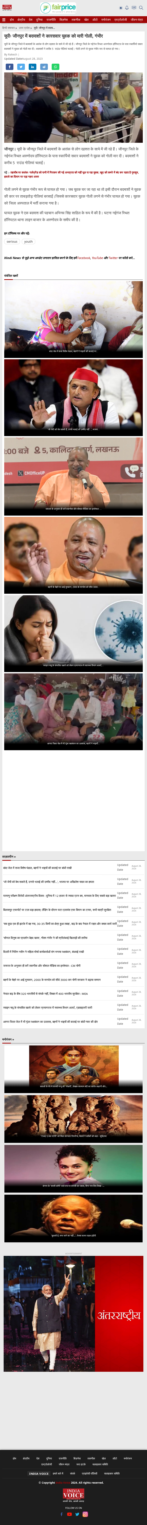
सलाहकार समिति (100, 1464)
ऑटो (94, 20)
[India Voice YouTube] (69, 1516)
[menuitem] (12, 19)
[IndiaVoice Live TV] (134, 8)
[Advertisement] (73, 1408)
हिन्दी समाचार (8, 28)
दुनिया (39, 20)
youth (28, 241)
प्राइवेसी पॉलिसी (89, 1473)
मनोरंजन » (8, 1039)
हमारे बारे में (58, 1473)
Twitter (113, 258)
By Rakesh (11, 54)
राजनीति (51, 20)
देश (30, 20)
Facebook (83, 258)
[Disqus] (73, 801)
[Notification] (127, 8)
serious (12, 241)
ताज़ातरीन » (9, 856)
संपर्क (72, 1473)
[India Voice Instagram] (85, 1516)
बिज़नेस (63, 20)
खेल (86, 20)
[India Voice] (7, 9)
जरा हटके (81, 1464)
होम (11, 20)
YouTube (98, 258)
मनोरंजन (105, 20)
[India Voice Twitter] (77, 1516)
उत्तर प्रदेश (24, 28)
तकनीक (75, 20)
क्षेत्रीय (21, 20)
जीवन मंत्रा (136, 20)
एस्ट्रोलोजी (119, 20)
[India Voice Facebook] (62, 1516)
